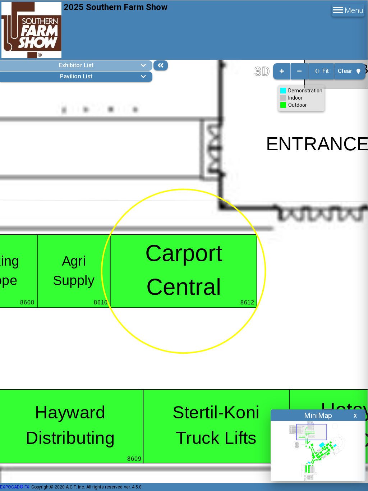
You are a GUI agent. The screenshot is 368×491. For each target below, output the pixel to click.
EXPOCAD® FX (14, 487)
